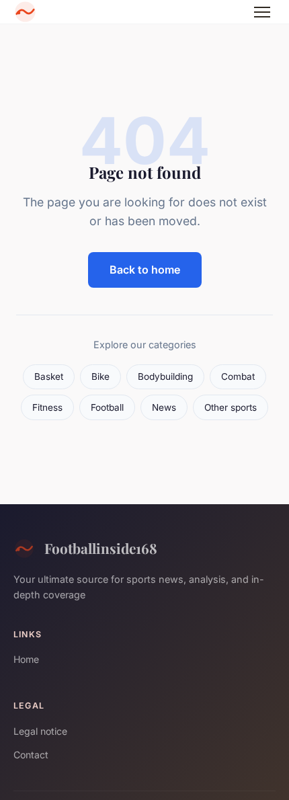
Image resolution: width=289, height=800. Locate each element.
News (164, 407)
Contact (30, 754)
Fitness (47, 407)
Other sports (230, 407)
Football (107, 407)
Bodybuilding (165, 376)
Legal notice (40, 731)
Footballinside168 (100, 547)
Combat (238, 376)
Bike (100, 376)
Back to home (145, 269)
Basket (48, 376)
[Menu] (262, 12)
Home (26, 659)
